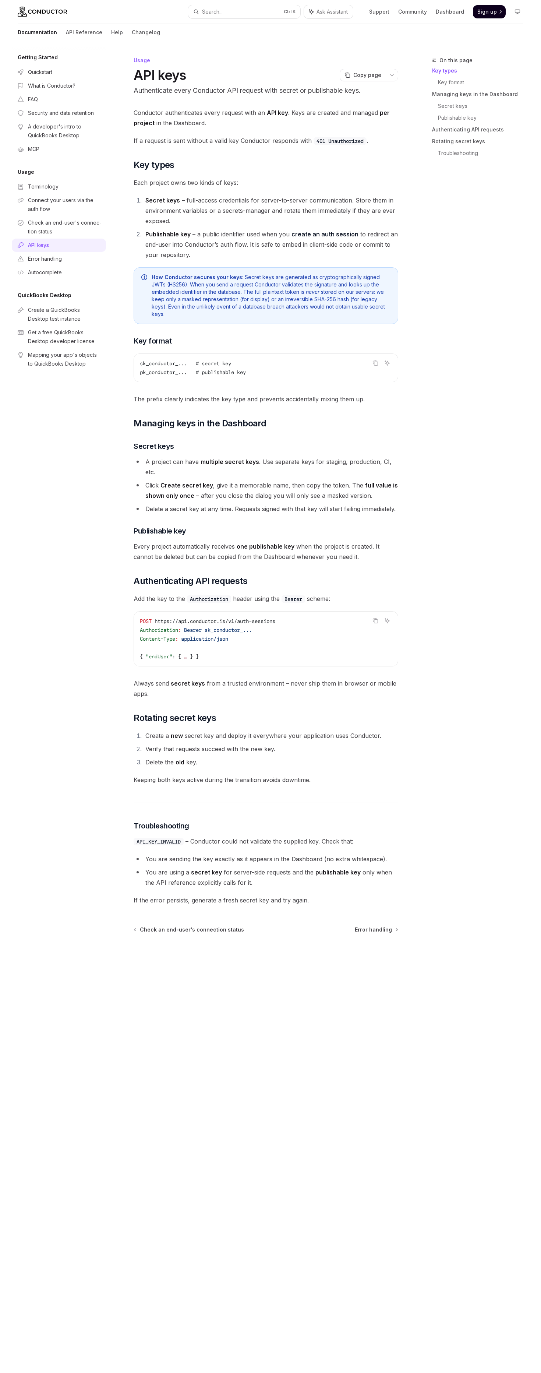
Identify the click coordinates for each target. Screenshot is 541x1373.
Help (117, 32)
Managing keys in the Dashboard (475, 94)
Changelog (146, 32)
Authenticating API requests (468, 129)
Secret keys (452, 106)
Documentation (37, 32)
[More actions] (392, 75)
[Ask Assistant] (387, 363)
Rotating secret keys (458, 141)
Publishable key (457, 118)
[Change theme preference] (517, 12)
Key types (444, 70)
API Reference (84, 32)
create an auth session (324, 234)
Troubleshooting (458, 153)
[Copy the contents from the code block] (375, 363)
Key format (451, 82)
